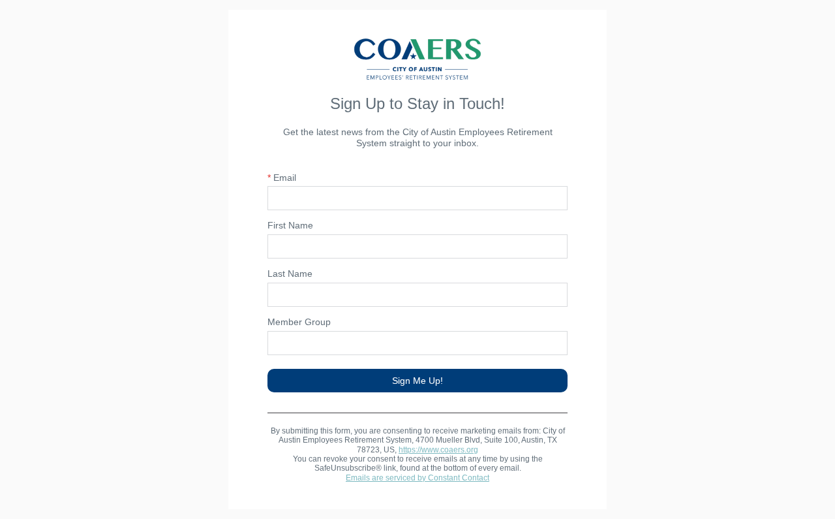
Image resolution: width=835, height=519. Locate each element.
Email (281, 177)
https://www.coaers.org (438, 449)
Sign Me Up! (417, 380)
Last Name (289, 273)
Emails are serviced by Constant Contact (417, 477)
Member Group (299, 322)
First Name (290, 225)
